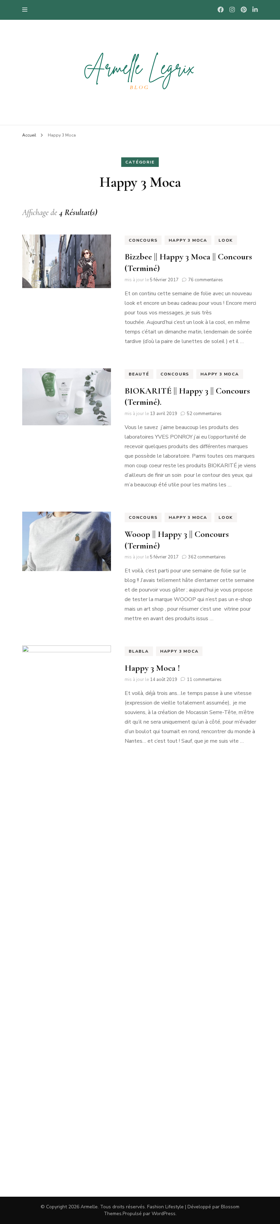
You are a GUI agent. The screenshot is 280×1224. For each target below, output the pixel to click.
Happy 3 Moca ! (152, 668)
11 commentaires (204, 680)
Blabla (139, 651)
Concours (143, 240)
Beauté (139, 374)
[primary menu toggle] (26, 9)
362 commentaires (207, 557)
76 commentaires (205, 280)
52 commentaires (204, 414)
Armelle (89, 1207)
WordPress (164, 1213)
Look (226, 240)
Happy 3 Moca (188, 240)
